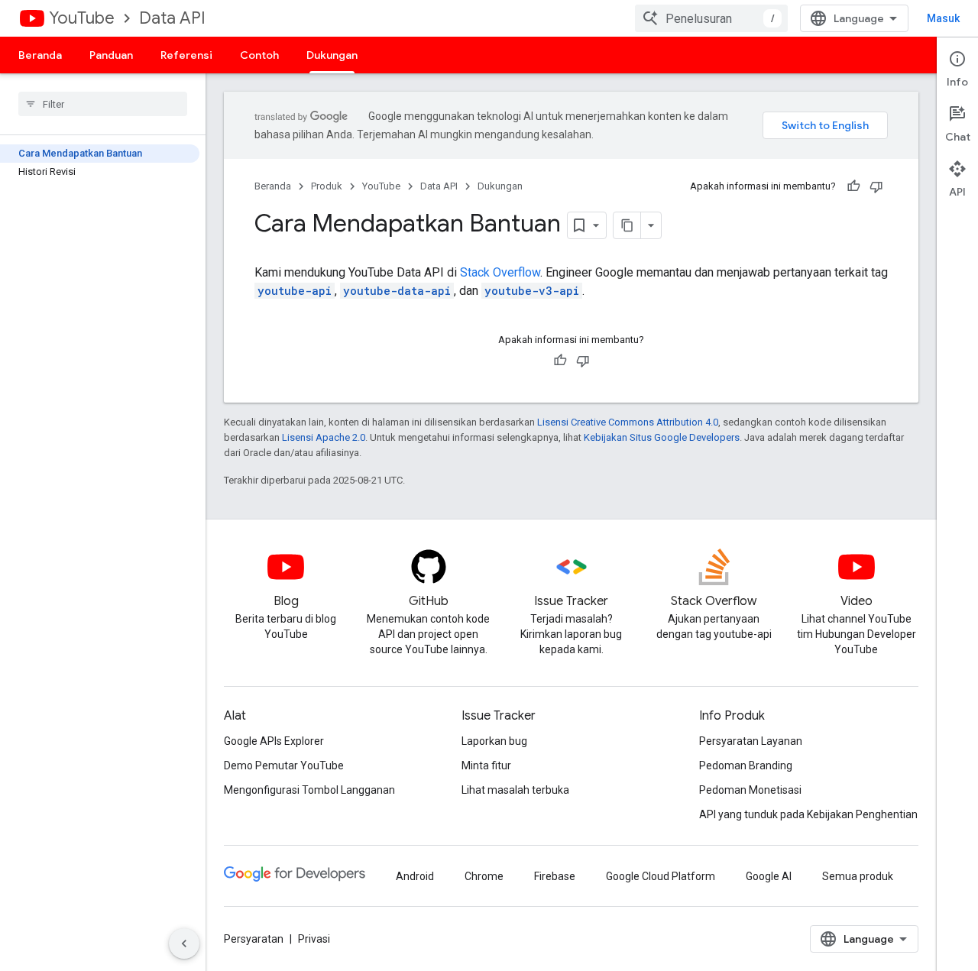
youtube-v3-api (531, 290)
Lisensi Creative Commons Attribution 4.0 (627, 422)
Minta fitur (486, 765)
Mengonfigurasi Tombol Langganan (309, 790)
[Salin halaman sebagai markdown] (627, 225)
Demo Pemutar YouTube (284, 765)
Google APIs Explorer (274, 741)
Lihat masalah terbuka (515, 790)
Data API (172, 18)
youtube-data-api (397, 290)
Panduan (111, 55)
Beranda (40, 55)
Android (415, 876)
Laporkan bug (494, 741)
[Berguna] (853, 186)
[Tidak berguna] (876, 186)
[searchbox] (102, 104)
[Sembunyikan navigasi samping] (184, 943)
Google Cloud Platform (660, 876)
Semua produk (857, 876)
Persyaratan (253, 939)
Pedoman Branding (745, 765)
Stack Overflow (500, 272)
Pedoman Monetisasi (750, 790)
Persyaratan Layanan (750, 741)
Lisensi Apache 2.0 (323, 437)
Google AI (769, 876)
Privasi (314, 939)
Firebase (554, 876)
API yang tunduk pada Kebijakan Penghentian (808, 814)
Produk (326, 186)
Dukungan (332, 55)
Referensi (186, 55)
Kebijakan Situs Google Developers (662, 437)
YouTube (82, 18)
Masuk (943, 18)
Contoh (259, 55)
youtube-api (294, 290)
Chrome (484, 876)
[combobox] (711, 18)
